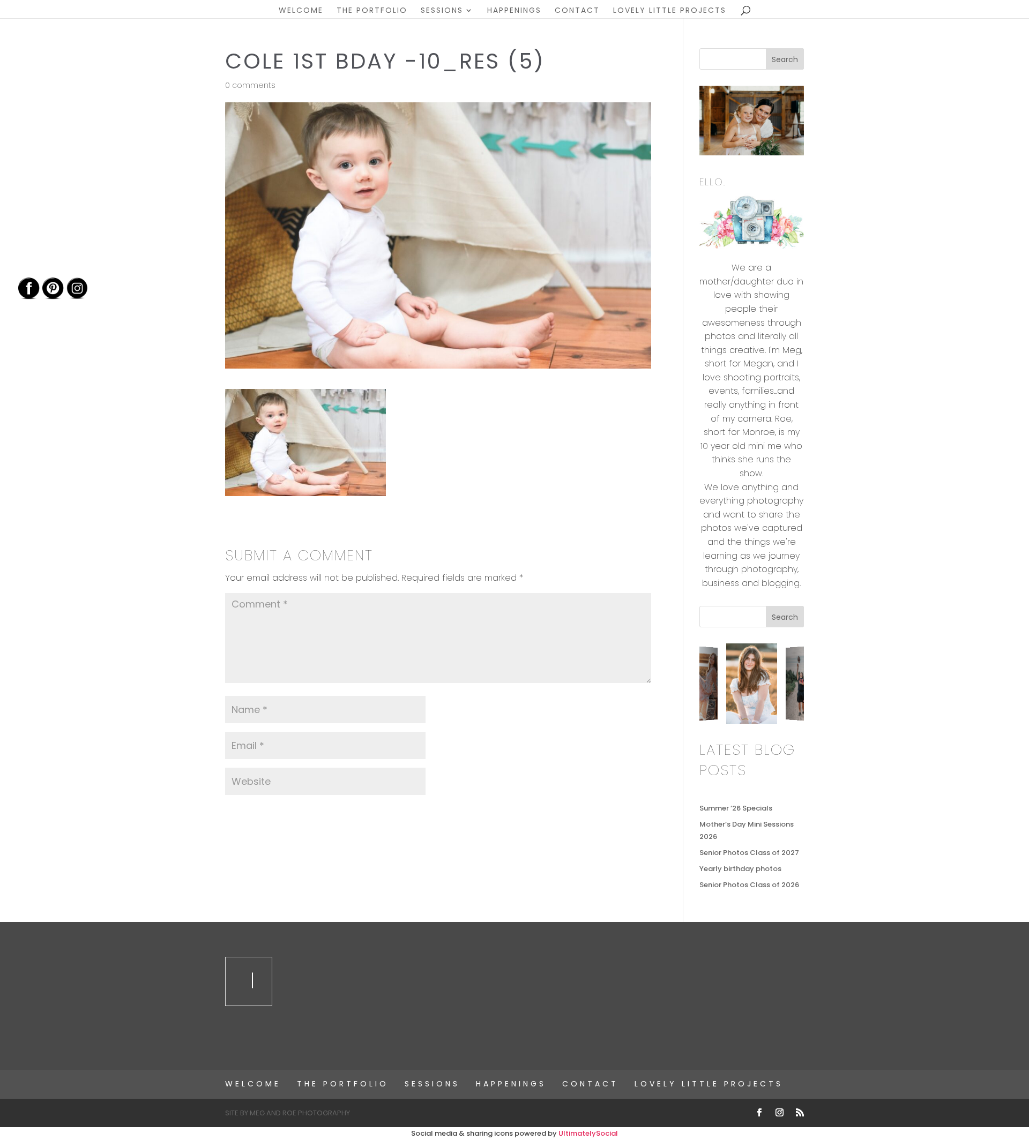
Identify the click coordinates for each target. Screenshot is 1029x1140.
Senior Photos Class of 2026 (749, 885)
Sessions (442, 11)
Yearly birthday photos (740, 869)
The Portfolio (372, 11)
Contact (577, 11)
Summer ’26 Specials (735, 808)
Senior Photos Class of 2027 (749, 853)
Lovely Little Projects (669, 11)
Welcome (301, 11)
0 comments (250, 85)
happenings (514, 11)
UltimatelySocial (588, 1133)
